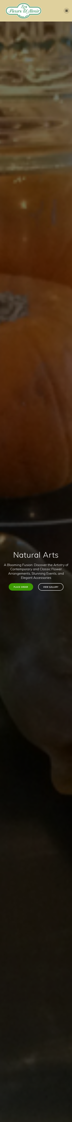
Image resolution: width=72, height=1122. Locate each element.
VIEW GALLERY (50, 587)
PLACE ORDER (21, 587)
